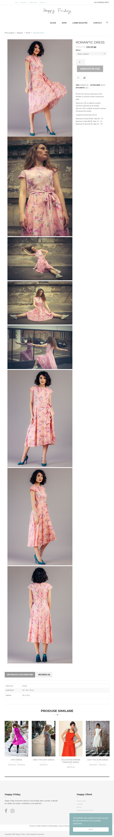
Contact (97, 23)
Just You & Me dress (97, 760)
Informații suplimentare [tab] (20, 675)
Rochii (28, 33)
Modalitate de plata (85, 810)
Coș (16, 2)
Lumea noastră (79, 23)
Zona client (81, 801)
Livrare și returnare (64, 826)
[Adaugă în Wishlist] (78, 77)
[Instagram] (12, 812)
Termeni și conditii (34, 826)
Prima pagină (9, 33)
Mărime (78, 50)
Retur (79, 807)
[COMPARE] (84, 77)
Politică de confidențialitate (49, 826)
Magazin (20, 33)
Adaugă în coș (90, 68)
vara (86, 88)
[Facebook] (7, 812)
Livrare (80, 804)
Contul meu (33, 2)
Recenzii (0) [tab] (44, 675)
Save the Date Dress (43, 760)
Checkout (23, 2)
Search (107, 22)
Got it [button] (91, 829)
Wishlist (42, 2)
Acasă (53, 23)
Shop (64, 23)
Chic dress (16, 760)
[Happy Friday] (57, 10)
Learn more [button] (77, 823)
